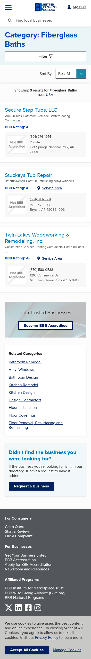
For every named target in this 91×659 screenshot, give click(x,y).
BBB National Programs (24, 597)
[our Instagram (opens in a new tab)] (38, 610)
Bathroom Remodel (25, 362)
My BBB (79, 7)
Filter (43, 56)
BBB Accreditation (20, 560)
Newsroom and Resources (27, 569)
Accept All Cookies (27, 650)
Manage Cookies (67, 650)
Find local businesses (34, 20)
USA (49, 94)
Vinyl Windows (21, 369)
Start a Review (17, 531)
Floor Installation (23, 407)
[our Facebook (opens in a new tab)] (28, 610)
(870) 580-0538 (41, 270)
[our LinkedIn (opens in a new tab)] (18, 610)
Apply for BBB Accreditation (28, 564)
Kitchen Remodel (23, 385)
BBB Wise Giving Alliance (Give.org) (35, 593)
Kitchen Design (22, 392)
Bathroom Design (23, 377)
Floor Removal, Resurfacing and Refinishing (36, 425)
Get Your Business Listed (26, 555)
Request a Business (31, 486)
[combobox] (71, 73)
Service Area (52, 188)
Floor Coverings (22, 415)
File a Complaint (19, 536)
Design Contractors (25, 400)
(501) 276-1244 (40, 137)
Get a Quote (15, 527)
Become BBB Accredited (45, 325)
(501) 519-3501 (40, 199)
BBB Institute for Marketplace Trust (34, 588)
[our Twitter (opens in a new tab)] (9, 610)
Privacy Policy (46, 637)
